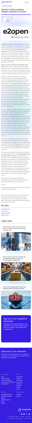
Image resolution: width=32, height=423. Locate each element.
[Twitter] (27, 413)
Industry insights (5, 213)
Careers (18, 396)
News (2, 376)
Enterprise (19, 383)
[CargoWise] (6, 2)
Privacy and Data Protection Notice (14, 418)
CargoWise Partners (6, 394)
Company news (5, 209)
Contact (3, 403)
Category (3, 16)
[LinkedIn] (22, 413)
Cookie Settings (27, 418)
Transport (19, 385)
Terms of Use (28, 416)
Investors (18, 394)
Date (2, 18)
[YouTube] (29, 413)
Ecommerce (19, 382)
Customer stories (5, 399)
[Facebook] (24, 413)
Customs (18, 378)
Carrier (18, 389)
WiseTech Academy (6, 396)
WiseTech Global (17, 44)
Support (3, 398)
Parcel (18, 387)
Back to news (7, 6)
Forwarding (19, 376)
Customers (4, 211)
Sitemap (22, 416)
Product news (4, 215)
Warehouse (19, 380)
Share (2, 20)
